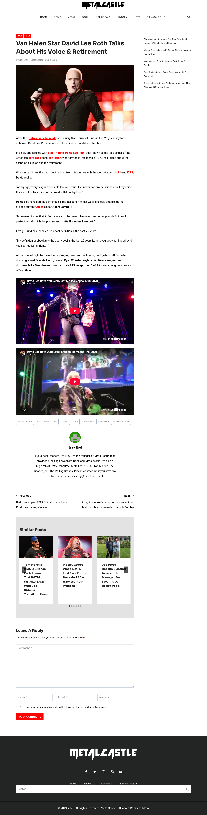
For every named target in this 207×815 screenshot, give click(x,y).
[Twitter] (95, 772)
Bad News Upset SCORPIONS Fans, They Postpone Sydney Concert (41, 501)
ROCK (85, 17)
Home (43, 17)
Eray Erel (23, 60)
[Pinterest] (112, 772)
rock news (88, 421)
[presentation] (36, 547)
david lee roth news (46, 421)
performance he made (42, 138)
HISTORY (121, 17)
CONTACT (106, 783)
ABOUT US (89, 783)
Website (104, 697)
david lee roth (25, 421)
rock (75, 421)
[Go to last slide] (24, 570)
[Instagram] (103, 772)
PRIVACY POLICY (157, 17)
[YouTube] (121, 772)
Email (62, 697)
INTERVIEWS (102, 17)
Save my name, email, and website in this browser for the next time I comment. (63, 707)
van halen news (121, 421)
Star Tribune (56, 153)
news (64, 421)
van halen (103, 421)
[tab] (69, 606)
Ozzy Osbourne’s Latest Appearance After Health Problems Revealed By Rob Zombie (107, 501)
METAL (71, 17)
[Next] (126, 570)
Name (22, 697)
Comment (24, 648)
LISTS (137, 17)
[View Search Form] (189, 17)
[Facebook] (86, 772)
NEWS (57, 17)
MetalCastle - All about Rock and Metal (125, 808)
